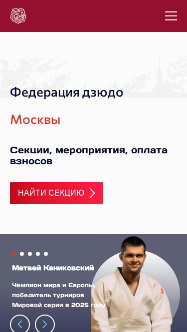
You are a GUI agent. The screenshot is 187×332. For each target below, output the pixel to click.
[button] (14, 254)
